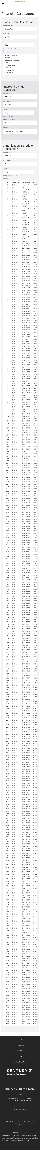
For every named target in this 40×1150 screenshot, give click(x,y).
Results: (6, 52)
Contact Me (20, 1110)
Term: (5, 42)
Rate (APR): (7, 33)
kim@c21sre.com (25, 1100)
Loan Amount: (8, 25)
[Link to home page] (20, 3)
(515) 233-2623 (25, 1098)
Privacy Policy (26, 1121)
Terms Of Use (12, 1121)
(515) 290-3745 (13, 1098)
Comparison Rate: (9, 119)
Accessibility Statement (13, 1122)
